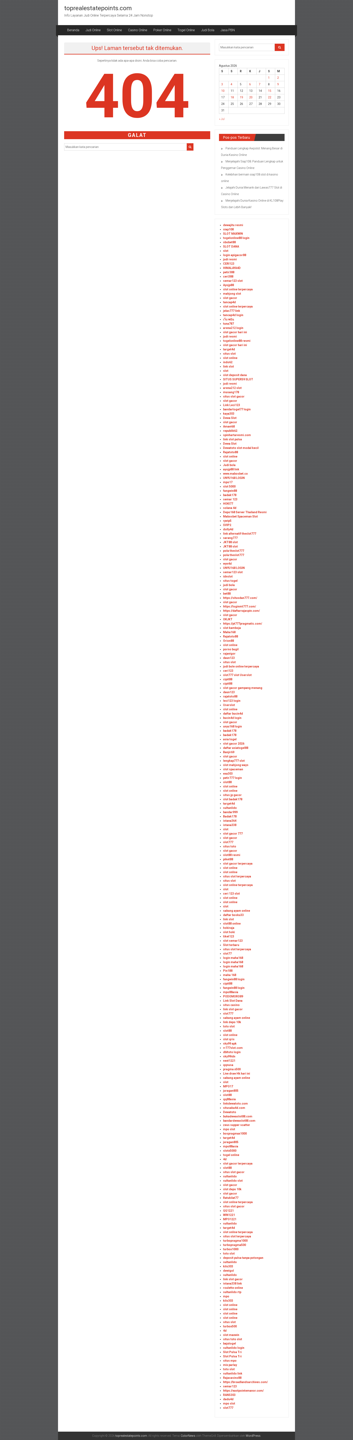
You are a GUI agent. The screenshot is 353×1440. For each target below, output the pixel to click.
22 (269, 97)
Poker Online (162, 30)
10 (223, 90)
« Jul (222, 119)
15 (269, 90)
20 (250, 97)
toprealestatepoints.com (98, 8)
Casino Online (137, 30)
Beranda (73, 30)
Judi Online (93, 30)
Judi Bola (207, 30)
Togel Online (186, 30)
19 (241, 97)
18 (232, 97)
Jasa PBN (227, 30)
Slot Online (114, 30)
